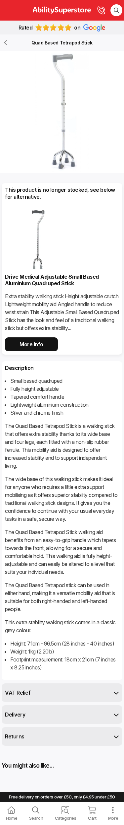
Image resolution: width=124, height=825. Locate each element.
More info (31, 344)
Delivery (15, 714)
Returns (14, 736)
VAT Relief (17, 692)
